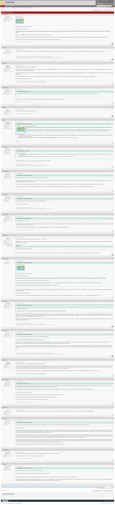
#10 (113, 214)
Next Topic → (112, 488)
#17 (113, 407)
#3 (113, 63)
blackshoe (5, 147)
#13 (113, 301)
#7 (113, 147)
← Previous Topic (97, 488)
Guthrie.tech (17, 141)
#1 (113, 14)
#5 (113, 107)
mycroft (4, 63)
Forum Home (7, 503)
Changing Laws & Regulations (29, 7)
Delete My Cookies (12, 503)
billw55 (4, 107)
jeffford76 (5, 407)
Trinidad (5, 47)
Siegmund (5, 235)
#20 (113, 464)
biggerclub (5, 258)
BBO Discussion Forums (5, 7)
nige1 (4, 120)
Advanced (114, 6)
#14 (113, 330)
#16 (113, 379)
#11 (113, 235)
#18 (113, 418)
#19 (113, 450)
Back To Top (3, 503)
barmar (4, 418)
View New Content (109, 7)
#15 (113, 360)
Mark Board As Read (19, 503)
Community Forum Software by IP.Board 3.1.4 (107, 503)
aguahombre (6, 14)
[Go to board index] (8, 2)
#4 (113, 87)
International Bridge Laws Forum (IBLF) (16, 7)
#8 (113, 171)
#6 (113, 120)
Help (112, 4)
